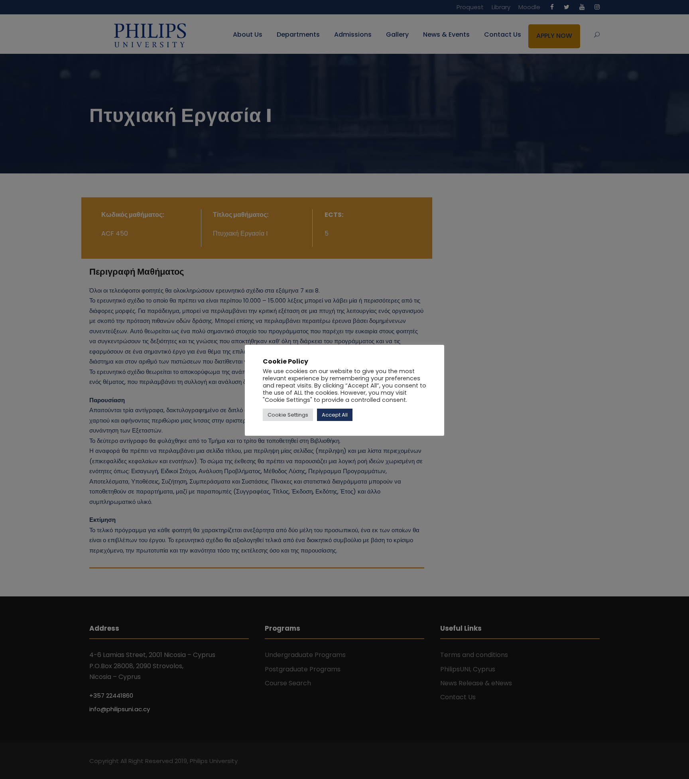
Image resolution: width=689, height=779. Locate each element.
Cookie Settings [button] (288, 415)
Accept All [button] (335, 415)
